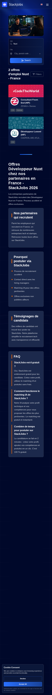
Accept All (23, 684)
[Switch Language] (42, 4)
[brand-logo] (13, 4)
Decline (23, 678)
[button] (27, 53)
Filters (38, 74)
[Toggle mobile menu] (47, 4)
